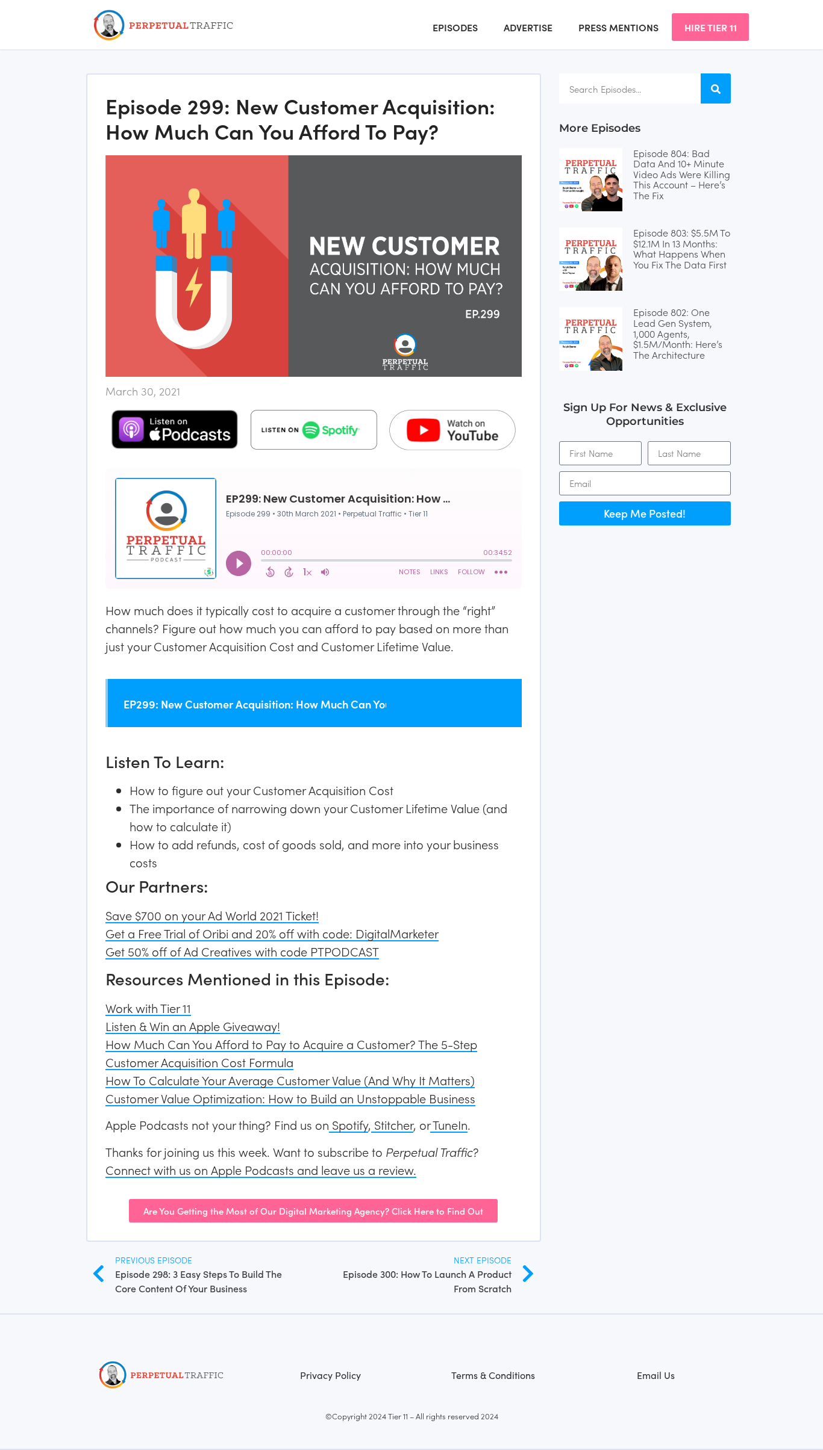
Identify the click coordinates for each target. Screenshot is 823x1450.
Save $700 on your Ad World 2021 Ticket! (212, 914)
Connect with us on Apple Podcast (197, 1169)
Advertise (528, 27)
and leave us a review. (355, 1169)
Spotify (348, 1124)
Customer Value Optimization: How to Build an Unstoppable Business (290, 1097)
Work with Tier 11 (148, 1007)
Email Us (656, 1374)
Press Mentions (618, 27)
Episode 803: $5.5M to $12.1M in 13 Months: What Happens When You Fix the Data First (681, 248)
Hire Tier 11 (710, 27)
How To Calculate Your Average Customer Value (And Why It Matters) (290, 1079)
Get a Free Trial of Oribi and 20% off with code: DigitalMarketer (272, 933)
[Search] (716, 88)
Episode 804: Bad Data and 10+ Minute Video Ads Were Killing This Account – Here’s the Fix (681, 174)
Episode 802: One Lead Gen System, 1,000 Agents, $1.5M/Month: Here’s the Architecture (677, 333)
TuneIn (449, 1124)
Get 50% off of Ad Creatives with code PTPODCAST (242, 951)
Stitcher (392, 1124)
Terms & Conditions (493, 1374)
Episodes (455, 27)
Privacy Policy (330, 1374)
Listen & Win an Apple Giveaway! (192, 1025)
